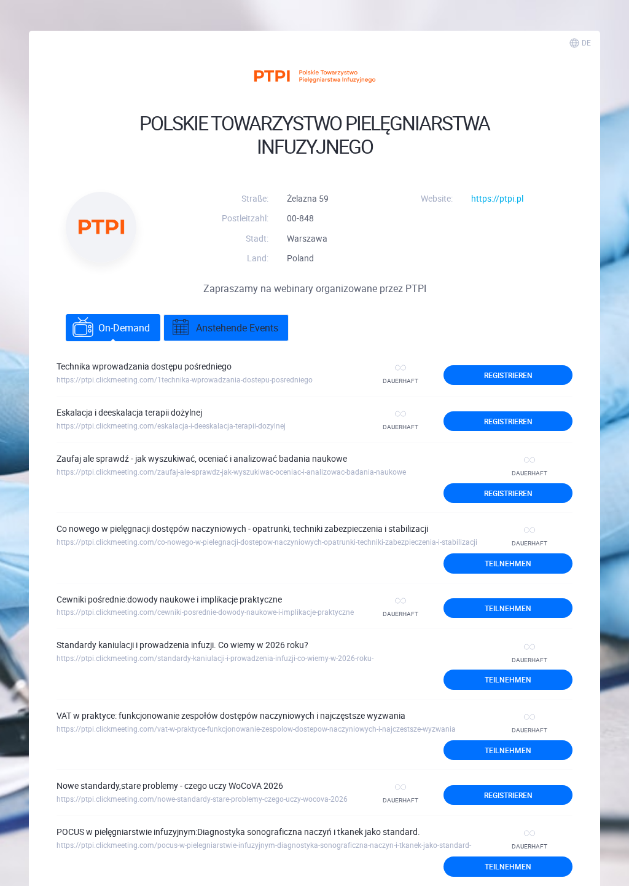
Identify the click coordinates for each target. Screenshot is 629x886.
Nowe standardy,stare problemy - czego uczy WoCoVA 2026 (170, 785)
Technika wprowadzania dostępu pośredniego (144, 366)
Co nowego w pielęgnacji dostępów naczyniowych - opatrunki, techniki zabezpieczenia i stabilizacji (242, 528)
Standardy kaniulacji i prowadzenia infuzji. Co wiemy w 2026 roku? (182, 645)
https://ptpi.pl (497, 198)
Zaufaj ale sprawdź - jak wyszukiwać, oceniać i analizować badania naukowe (202, 458)
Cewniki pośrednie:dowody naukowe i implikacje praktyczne (169, 599)
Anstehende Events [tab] (237, 327)
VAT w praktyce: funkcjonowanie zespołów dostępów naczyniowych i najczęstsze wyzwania (231, 715)
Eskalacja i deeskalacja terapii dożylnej (129, 412)
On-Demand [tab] (124, 327)
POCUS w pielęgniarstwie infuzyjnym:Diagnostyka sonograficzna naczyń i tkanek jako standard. (238, 831)
